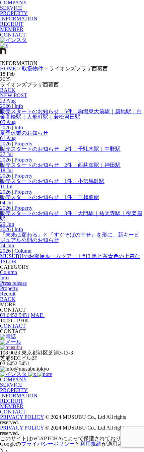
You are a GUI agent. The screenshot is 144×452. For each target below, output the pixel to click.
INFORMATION (19, 18)
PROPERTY (14, 13)
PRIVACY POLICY (22, 417)
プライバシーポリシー (48, 444)
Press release (13, 283)
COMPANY (13, 379)
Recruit (7, 294)
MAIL (38, 315)
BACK (7, 90)
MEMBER (11, 29)
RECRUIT (11, 24)
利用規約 (90, 444)
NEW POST (13, 95)
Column (8, 272)
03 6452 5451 (14, 315)
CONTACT (13, 35)
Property (9, 288)
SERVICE (11, 8)
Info (4, 277)
